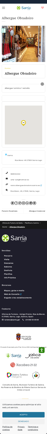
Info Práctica (10, 278)
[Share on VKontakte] (27, 203)
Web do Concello (12, 294)
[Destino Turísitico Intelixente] (17, 375)
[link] (42, 8)
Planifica (8, 274)
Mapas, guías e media (14, 291)
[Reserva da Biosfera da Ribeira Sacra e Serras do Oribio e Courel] (36, 375)
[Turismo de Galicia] (33, 356)
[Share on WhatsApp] (12, 203)
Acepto (23, 415)
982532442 (15, 174)
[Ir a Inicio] (14, 238)
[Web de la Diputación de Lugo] (23, 336)
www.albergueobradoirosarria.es (25, 185)
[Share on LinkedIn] (31, 203)
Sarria (10, 155)
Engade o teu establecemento (18, 298)
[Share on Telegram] (34, 203)
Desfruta (8, 270)
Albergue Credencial (37, 211)
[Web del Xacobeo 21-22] (23, 365)
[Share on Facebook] (16, 203)
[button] (3, 8)
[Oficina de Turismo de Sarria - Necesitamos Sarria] (23, 8)
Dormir (8, 68)
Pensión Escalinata (9, 211)
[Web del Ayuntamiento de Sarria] (13, 356)
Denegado (23, 421)
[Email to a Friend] (23, 203)
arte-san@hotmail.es (20, 180)
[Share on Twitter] (20, 203)
